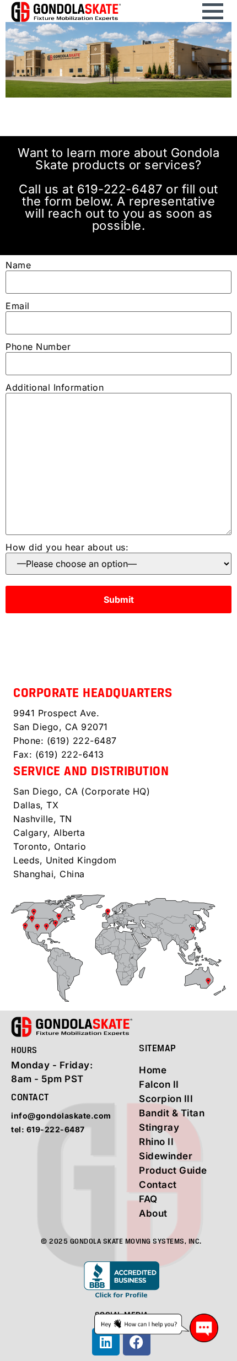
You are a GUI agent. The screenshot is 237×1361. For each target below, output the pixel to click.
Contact (158, 1184)
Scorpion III (166, 1098)
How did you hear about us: (67, 548)
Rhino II (156, 1141)
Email (18, 306)
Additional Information (55, 388)
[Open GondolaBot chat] (156, 1328)
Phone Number (38, 347)
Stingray (159, 1127)
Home (152, 1070)
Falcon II (159, 1084)
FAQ (148, 1199)
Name (18, 266)
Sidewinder (165, 1156)
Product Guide (173, 1170)
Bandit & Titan (171, 1113)
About (153, 1213)
